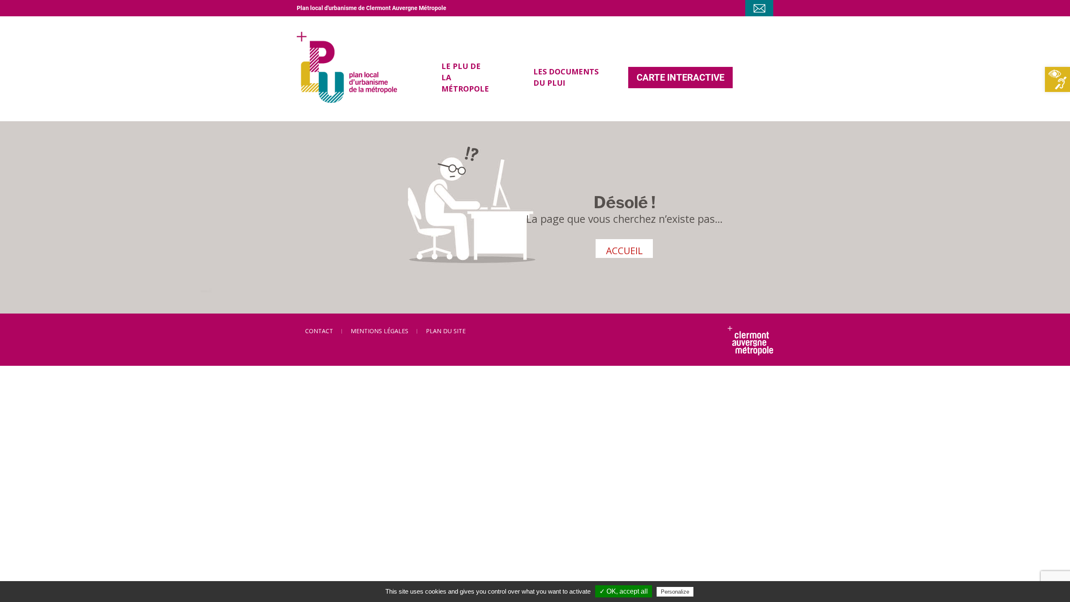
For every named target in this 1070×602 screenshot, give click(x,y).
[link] (1057, 79)
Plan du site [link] (446, 331)
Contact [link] (319, 331)
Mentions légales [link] (379, 331)
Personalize (675, 592)
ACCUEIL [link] (624, 250)
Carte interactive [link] (680, 77)
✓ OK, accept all (623, 591)
